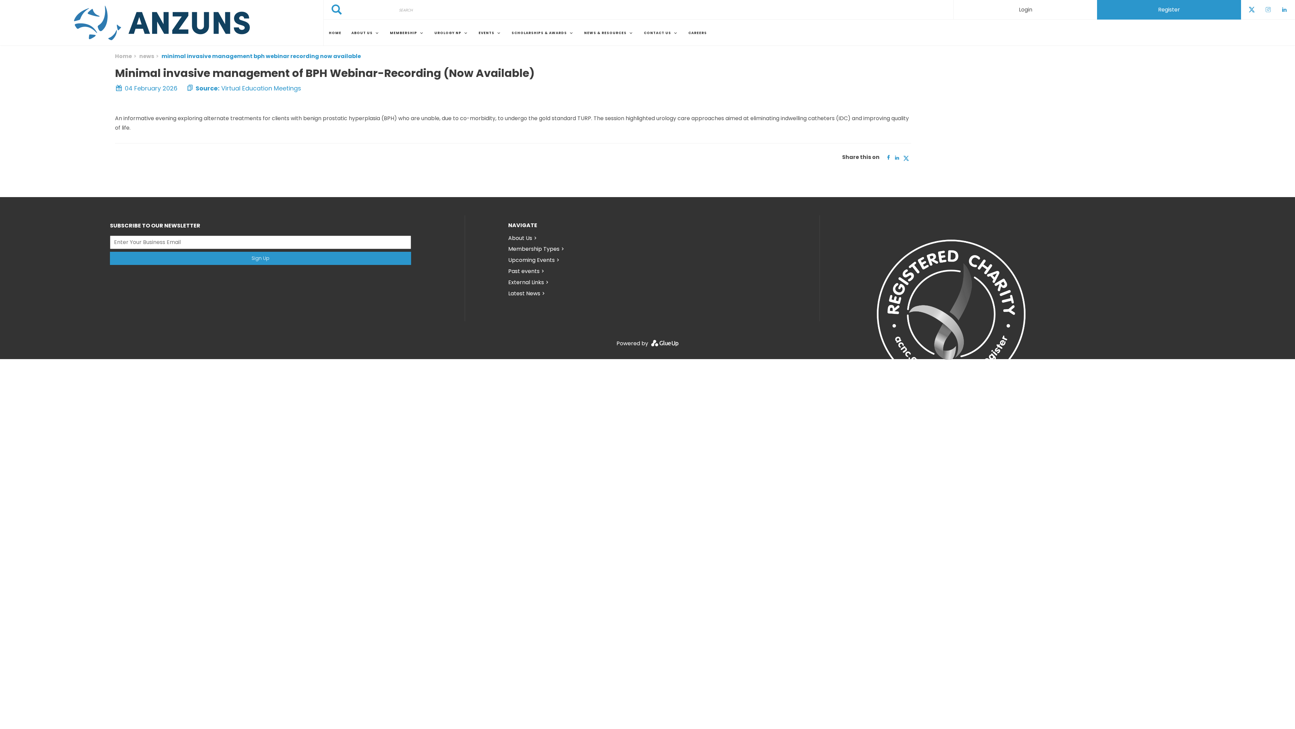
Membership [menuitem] (403, 32)
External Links (526, 282)
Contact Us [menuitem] (657, 32)
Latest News (524, 293)
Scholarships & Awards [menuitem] (539, 32)
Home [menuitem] (335, 32)
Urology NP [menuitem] (447, 32)
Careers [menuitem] (697, 32)
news (146, 56)
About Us (520, 238)
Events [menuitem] (486, 32)
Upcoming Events (531, 260)
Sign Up (260, 258)
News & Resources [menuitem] (605, 32)
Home (123, 56)
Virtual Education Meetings (261, 88)
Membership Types (533, 249)
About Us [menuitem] (362, 32)
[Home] (161, 23)
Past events (524, 271)
